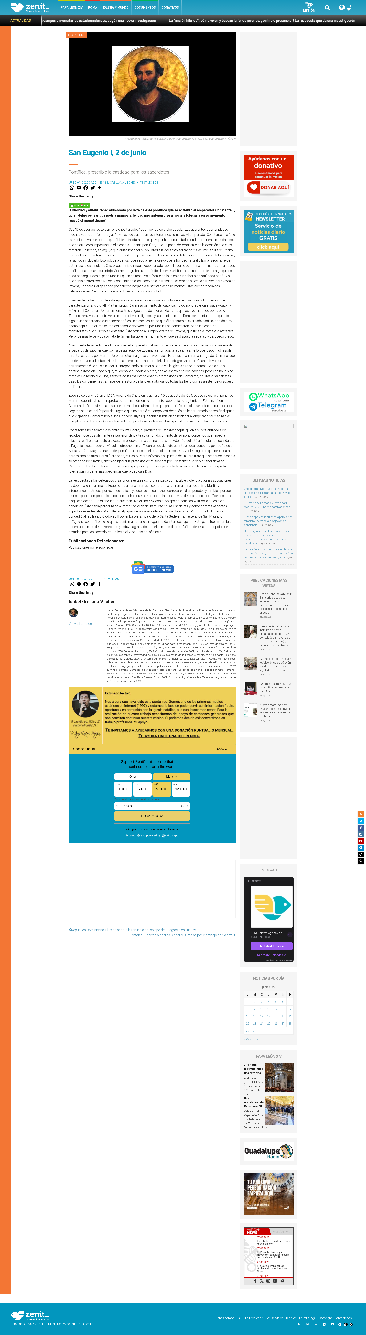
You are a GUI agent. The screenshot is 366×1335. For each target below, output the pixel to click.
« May (247, 1039)
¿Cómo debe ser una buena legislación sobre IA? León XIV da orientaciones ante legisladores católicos (276, 664)
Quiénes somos (223, 1318)
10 (261, 1009)
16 (254, 1016)
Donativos (170, 7)
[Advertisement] (152, 892)
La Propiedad (254, 1318)
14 (289, 1009)
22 (247, 1023)
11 (268, 1009)
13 (282, 1009)
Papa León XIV (72, 7)
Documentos (145, 7)
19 (275, 1016)
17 (261, 1016)
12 (275, 1009)
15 (247, 1016)
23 (254, 1023)
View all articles (80, 624)
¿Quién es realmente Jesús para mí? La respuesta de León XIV (275, 687)
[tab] (256, 1231)
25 (268, 1023)
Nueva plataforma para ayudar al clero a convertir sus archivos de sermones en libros (276, 710)
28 (289, 1023)
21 (289, 1016)
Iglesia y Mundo (116, 7)
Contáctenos (343, 1318)
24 (261, 1023)
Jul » (255, 1039)
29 (247, 1030)
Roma (92, 7)
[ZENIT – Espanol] (34, 7)
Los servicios (274, 1318)
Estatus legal (307, 1318)
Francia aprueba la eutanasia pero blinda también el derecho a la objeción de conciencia (268, 521)
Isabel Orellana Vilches (118, 182)
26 (275, 1023)
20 (282, 1016)
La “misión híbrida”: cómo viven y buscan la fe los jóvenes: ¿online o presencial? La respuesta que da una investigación (169, 21)
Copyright (325, 1318)
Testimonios (77, 35)
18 (268, 1016)
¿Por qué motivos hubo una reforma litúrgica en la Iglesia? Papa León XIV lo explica (267, 492)
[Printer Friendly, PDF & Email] (79, 205)
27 (282, 1023)
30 (254, 1030)
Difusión (291, 1318)
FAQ (239, 1318)
